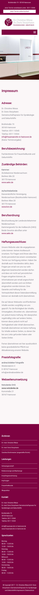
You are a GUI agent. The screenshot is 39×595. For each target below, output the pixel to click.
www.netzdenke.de (10, 388)
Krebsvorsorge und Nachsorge (12, 471)
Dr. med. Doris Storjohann (10, 447)
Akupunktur (6, 490)
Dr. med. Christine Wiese (10, 443)
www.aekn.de (7, 182)
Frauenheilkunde (7, 485)
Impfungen (5, 481)
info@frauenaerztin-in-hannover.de (17, 137)
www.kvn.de (7, 207)
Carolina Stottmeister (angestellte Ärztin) (16, 452)
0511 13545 (31, 8)
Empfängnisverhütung (9, 476)
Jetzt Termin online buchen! (19, 11)
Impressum (20, 590)
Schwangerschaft (8, 466)
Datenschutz (29, 590)
